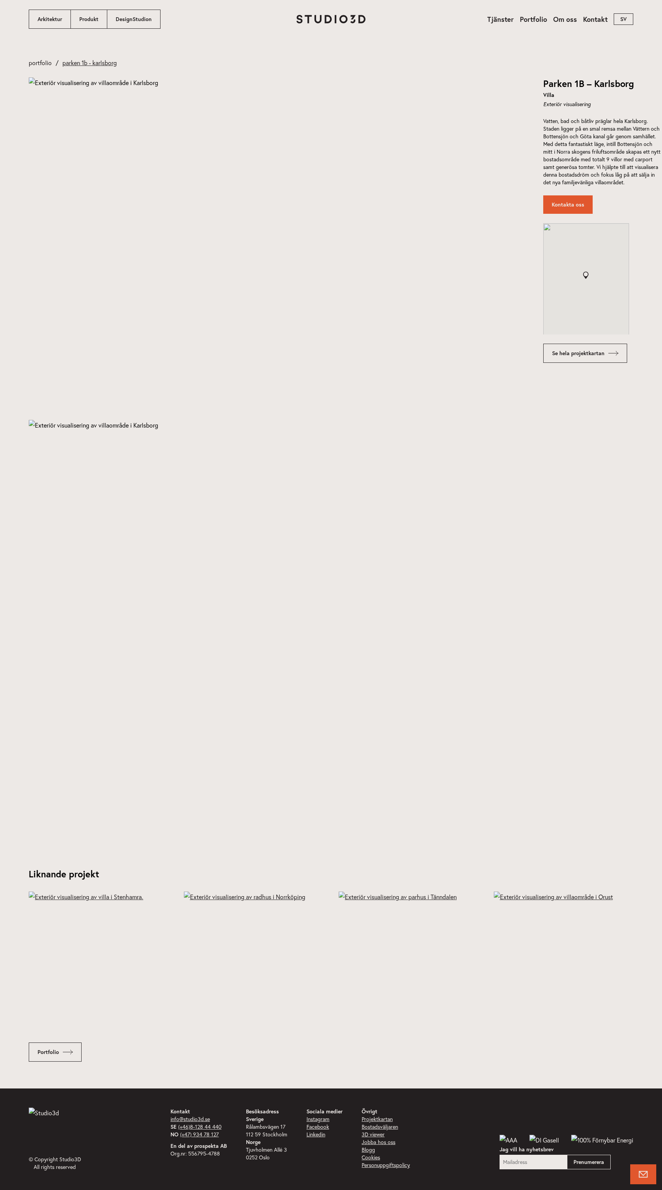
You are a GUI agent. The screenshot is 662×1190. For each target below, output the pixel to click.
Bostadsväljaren (380, 1126)
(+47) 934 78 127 (199, 1134)
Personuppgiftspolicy (386, 1165)
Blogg (368, 1149)
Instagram (317, 1119)
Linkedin (315, 1134)
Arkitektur (50, 19)
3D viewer (373, 1134)
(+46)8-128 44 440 (199, 1126)
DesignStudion (134, 19)
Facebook (317, 1126)
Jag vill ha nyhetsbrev (527, 1149)
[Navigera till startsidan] (331, 19)
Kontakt (595, 19)
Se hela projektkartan (578, 353)
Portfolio (533, 19)
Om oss (565, 19)
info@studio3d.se (190, 1119)
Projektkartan (377, 1119)
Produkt (88, 19)
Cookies (371, 1157)
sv (623, 19)
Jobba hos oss (378, 1142)
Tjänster (500, 19)
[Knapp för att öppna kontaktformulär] (643, 1174)
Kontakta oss (568, 204)
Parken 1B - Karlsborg (89, 63)
